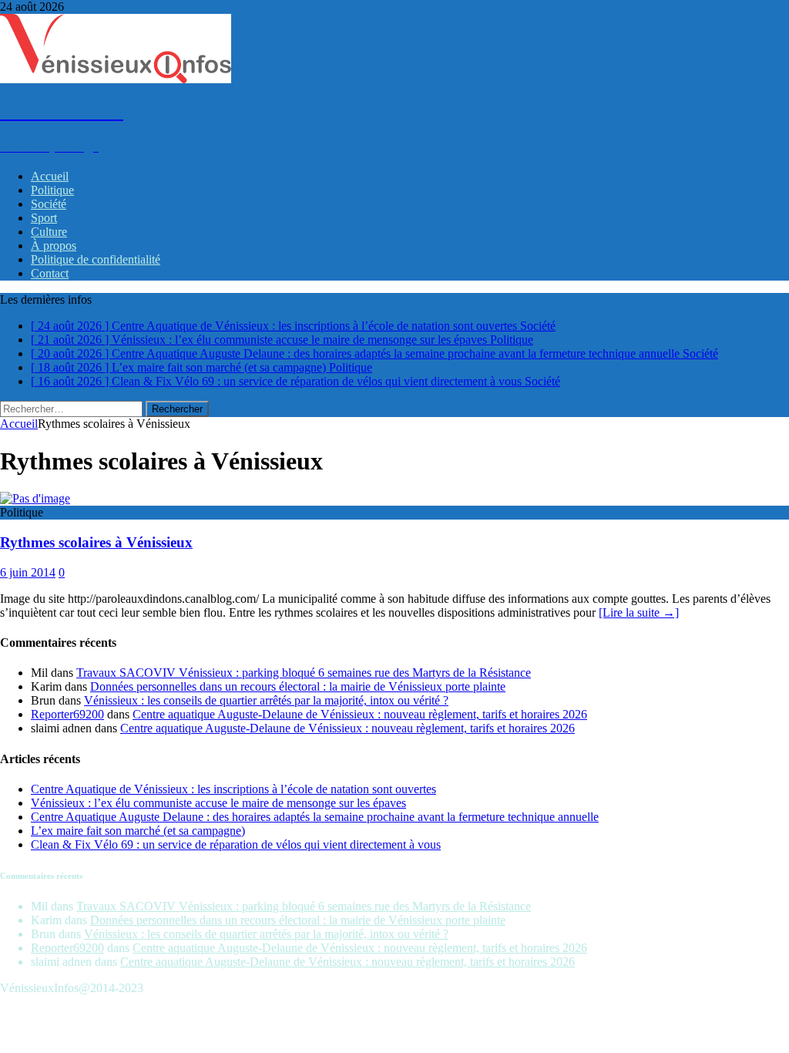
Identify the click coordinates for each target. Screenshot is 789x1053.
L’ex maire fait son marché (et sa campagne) (138, 830)
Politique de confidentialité (95, 259)
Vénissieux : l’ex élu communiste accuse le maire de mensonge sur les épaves (218, 802)
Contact (50, 273)
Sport (44, 217)
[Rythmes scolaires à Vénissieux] (35, 498)
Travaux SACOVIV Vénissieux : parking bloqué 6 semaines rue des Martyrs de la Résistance (303, 672)
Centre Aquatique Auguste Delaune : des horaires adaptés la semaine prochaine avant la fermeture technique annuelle (315, 816)
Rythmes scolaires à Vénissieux (96, 542)
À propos (53, 245)
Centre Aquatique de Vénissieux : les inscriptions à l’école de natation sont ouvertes (233, 789)
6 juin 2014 (27, 572)
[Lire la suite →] (639, 612)
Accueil (50, 176)
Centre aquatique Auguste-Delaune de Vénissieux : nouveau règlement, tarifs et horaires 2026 (360, 714)
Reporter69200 (67, 714)
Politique (52, 190)
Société (48, 203)
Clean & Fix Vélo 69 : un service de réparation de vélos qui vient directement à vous (236, 844)
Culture (49, 231)
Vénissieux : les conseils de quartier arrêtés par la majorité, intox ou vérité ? (266, 700)
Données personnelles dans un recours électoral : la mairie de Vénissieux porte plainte (297, 686)
